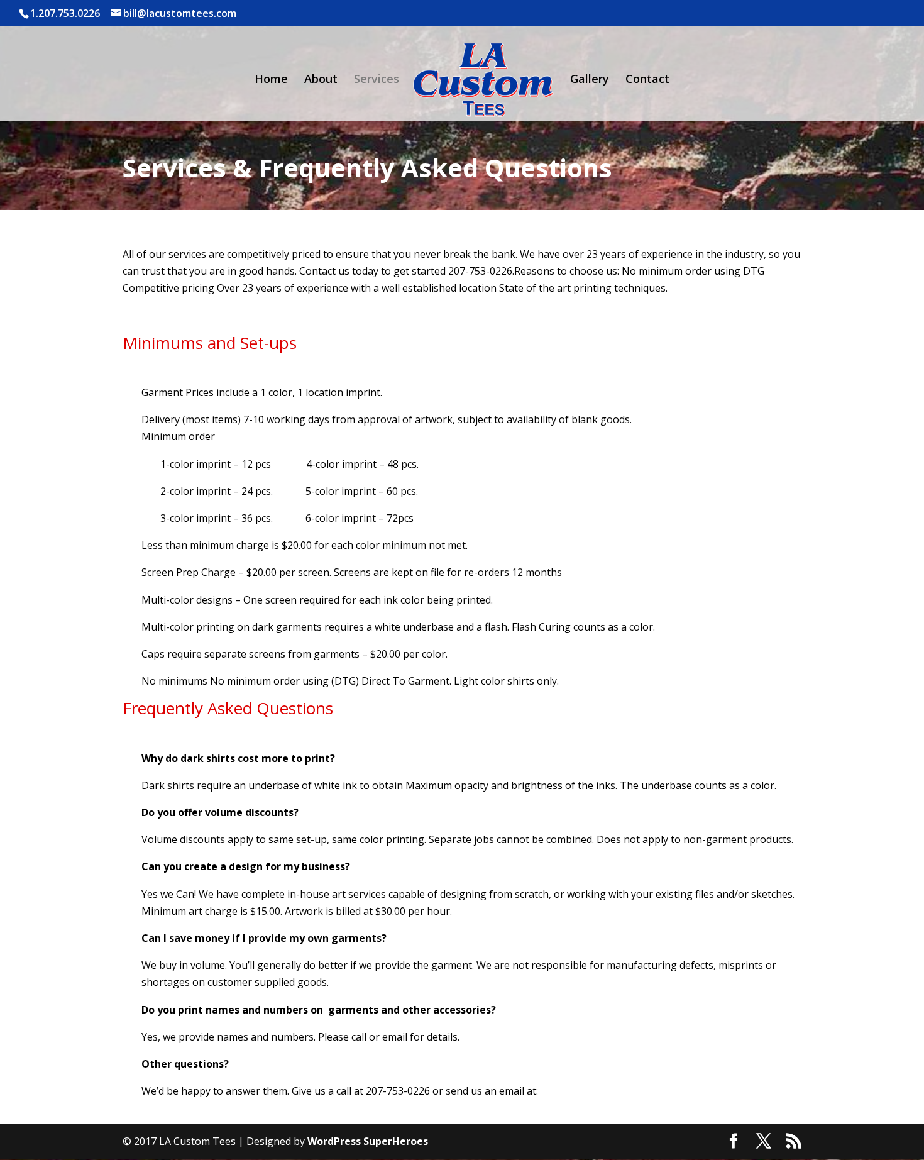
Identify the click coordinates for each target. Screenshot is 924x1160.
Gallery (589, 80)
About (321, 80)
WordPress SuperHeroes (367, 1141)
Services (376, 80)
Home (271, 80)
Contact (647, 80)
